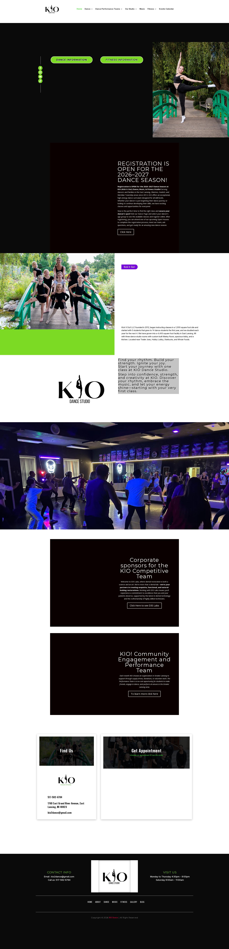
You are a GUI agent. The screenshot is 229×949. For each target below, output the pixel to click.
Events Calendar (166, 9)
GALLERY (133, 902)
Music (142, 9)
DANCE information (71, 59)
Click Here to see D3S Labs (144, 605)
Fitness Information (122, 59)
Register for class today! (114, 488)
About (98, 902)
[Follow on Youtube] (40, 76)
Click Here (125, 232)
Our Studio (130, 9)
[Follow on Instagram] (40, 72)
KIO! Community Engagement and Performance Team (144, 662)
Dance (87, 9)
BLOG (142, 902)
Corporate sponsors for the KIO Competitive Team (144, 568)
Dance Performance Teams (107, 9)
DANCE (106, 902)
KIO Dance (113, 917)
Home (79, 9)
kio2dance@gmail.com (60, 812)
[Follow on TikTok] (40, 81)
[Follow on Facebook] (40, 68)
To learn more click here (144, 693)
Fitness (151, 9)
